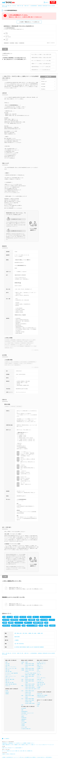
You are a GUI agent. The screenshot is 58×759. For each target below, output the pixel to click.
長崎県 (33, 698)
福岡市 (30, 703)
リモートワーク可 (24, 714)
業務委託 (7, 693)
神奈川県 (27, 671)
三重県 (27, 682)
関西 (22, 685)
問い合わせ (22, 757)
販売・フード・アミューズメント (11, 666)
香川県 (30, 695)
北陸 (22, 679)
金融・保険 (39, 679)
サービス (39, 671)
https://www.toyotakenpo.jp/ (21, 392)
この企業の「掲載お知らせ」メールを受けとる (29, 21)
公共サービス (8, 685)
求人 (6, 747)
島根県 (30, 690)
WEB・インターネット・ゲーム (11, 676)
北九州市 (27, 703)
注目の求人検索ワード (16, 625)
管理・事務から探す (8, 5)
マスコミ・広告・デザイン (42, 677)
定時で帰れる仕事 (6, 625)
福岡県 (27, 698)
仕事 (19, 744)
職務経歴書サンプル (12, 743)
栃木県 (30, 668)
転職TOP (3, 5)
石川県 (30, 679)
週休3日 (29, 616)
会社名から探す (40, 693)
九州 (22, 698)
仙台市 (27, 666)
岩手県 (30, 663)
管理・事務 (14, 5)
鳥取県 (27, 690)
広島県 (27, 692)
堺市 (32, 688)
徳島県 (27, 695)
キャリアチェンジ (23, 619)
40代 (4, 616)
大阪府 (33, 685)
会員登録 (53, 2)
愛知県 (15, 636)
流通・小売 (39, 674)
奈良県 (30, 687)
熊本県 (27, 700)
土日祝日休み (52, 625)
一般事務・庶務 (26, 5)
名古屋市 (33, 684)
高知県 (27, 697)
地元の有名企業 (6, 619)
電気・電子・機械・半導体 (10, 679)
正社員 (24, 625)
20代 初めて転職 (44, 619)
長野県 (33, 676)
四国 (22, 695)
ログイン (47, 2)
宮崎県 (33, 700)
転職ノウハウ (28, 744)
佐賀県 (30, 698)
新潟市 (27, 677)
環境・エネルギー (40, 685)
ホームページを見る (20, 500)
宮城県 (33, 663)
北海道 (23, 662)
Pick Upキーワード (11, 747)
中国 (22, 690)
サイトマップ (17, 757)
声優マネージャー (28, 622)
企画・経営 (7, 663)
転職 (3, 747)
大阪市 (30, 688)
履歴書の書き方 (5, 743)
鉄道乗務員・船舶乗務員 (38, 622)
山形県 (30, 665)
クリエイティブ (8, 674)
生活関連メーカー (40, 668)
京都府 (30, 685)
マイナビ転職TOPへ (6, 738)
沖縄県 (30, 701)
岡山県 (33, 690)
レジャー (39, 673)
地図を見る (19, 507)
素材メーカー (40, 665)
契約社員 (7, 692)
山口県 (30, 692)
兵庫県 (27, 687)
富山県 (27, 679)
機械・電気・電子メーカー (42, 663)
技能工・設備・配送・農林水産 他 (11, 684)
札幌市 (27, 662)
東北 (22, 663)
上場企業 (23, 725)
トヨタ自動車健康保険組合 (33, 5)
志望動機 (24, 743)
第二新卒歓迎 (24, 708)
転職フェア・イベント (35, 744)
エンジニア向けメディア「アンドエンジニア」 (47, 744)
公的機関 (39, 687)
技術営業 (4, 622)
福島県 (33, 665)
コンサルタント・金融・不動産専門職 (12, 673)
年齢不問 (16, 616)
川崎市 (30, 674)
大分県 (30, 700)
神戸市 (35, 688)
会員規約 (4, 757)
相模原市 (33, 674)
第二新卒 (41, 625)
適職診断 (16, 744)
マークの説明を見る (35, 367)
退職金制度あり (24, 719)
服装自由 (23, 720)
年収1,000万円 (23, 616)
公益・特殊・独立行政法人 (19, 643)
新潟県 (27, 676)
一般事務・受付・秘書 (20, 5)
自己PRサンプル (19, 743)
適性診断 (29, 743)
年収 (12, 744)
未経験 (46, 625)
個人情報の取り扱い (10, 757)
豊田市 (18, 636)
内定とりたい (35, 616)
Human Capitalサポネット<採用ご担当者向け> (45, 757)
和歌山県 (33, 687)
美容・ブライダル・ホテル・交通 (11, 668)
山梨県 (30, 676)
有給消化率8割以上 (25, 711)
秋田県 (27, 665)
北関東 (23, 668)
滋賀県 (27, 685)
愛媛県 (33, 695)
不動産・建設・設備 (41, 682)
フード (39, 676)
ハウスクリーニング (19, 622)
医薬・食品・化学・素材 (9, 682)
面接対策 (23, 744)
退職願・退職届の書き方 (6, 744)
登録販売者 (11, 622)
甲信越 (23, 676)
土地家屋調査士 (32, 619)
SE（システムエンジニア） (46, 616)
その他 (39, 688)
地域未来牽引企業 (14, 619)
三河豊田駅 (16, 640)
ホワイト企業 (9, 616)
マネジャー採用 (24, 727)
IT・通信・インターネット (42, 662)
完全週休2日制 (24, 717)
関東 (38, 619)
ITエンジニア (8, 677)
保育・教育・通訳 (8, 671)
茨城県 (27, 668)
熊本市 (33, 703)
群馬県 (33, 668)
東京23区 (34, 673)
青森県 (27, 663)
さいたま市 (27, 673)
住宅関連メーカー (40, 666)
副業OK (23, 716)
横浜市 (27, 674)
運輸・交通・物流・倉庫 (41, 684)
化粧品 (46, 622)
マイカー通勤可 (24, 722)
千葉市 (31, 673)
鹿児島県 (27, 701)
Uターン (33, 743)
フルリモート (52, 619)
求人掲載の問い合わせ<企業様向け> (30, 757)
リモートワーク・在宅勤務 (32, 625)
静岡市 (27, 684)
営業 (6, 662)
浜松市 (30, 684)
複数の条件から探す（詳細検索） (43, 695)
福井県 (33, 679)
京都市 (27, 688)
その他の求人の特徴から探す (26, 728)
